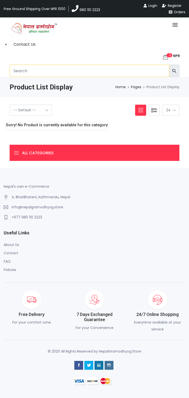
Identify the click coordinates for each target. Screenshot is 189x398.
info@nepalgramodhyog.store (37, 207)
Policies (10, 269)
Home (120, 87)
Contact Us (24, 44)
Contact (11, 253)
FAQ (7, 261)
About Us (11, 244)
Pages (136, 87)
